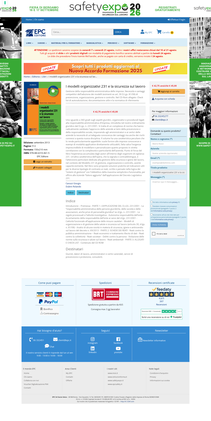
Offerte (69, 380)
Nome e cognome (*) (161, 138)
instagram (93, 342)
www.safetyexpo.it (116, 380)
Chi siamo (39, 19)
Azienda (155, 148)
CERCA (118, 32)
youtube (118, 352)
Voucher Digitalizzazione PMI (36, 384)
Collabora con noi (31, 380)
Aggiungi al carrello (169, 91)
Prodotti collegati (43, 167)
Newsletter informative (154, 340)
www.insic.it (113, 373)
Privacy (153, 377)
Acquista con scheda (164, 98)
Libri (44, 76)
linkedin (93, 352)
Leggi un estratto (43, 161)
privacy (175, 202)
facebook (118, 342)
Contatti (27, 387)
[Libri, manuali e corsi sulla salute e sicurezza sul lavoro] (35, 32)
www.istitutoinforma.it (117, 377)
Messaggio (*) (158, 177)
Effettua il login (177, 19)
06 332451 (38, 340)
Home (29, 19)
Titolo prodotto (159, 167)
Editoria (36, 76)
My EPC (148, 32)
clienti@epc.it (161, 119)
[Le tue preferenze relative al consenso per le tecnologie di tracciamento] (5, 2)
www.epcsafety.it (115, 384)
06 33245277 (161, 116)
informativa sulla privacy (163, 211)
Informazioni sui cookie (160, 380)
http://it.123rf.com (127, 401)
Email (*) (155, 158)
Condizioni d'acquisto (159, 373)
